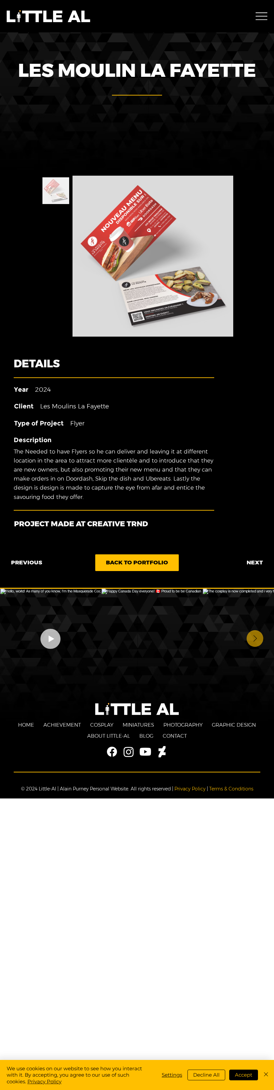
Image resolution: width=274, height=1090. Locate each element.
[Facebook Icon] (112, 751)
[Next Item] (255, 638)
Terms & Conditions (231, 789)
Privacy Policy (190, 789)
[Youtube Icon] (145, 751)
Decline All (206, 1075)
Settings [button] (172, 1075)
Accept (243, 1075)
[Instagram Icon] (128, 751)
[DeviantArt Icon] (162, 751)
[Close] (266, 1075)
